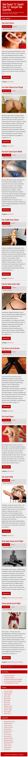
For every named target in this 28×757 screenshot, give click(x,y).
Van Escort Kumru (8, 22)
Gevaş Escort (8, 736)
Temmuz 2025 (8, 691)
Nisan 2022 (7, 695)
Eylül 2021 (7, 704)
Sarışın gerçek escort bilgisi (11, 603)
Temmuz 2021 (8, 708)
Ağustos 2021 (8, 706)
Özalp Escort (7, 744)
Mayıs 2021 (7, 711)
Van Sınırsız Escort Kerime (11, 348)
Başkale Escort (8, 723)
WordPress (14, 754)
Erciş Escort (7, 733)
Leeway (21, 754)
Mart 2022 (7, 697)
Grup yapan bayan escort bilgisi (12, 541)
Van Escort (11, 81)
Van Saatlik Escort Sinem (10, 219)
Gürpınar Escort (8, 738)
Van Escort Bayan (8, 416)
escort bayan (19, 597)
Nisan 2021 (7, 713)
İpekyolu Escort (8, 740)
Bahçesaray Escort (9, 721)
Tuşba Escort (8, 747)
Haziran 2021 (8, 710)
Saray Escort (7, 746)
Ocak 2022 (7, 700)
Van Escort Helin (7, 476)
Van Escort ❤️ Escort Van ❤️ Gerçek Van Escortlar (12, 7)
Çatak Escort (7, 729)
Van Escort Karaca (9, 675)
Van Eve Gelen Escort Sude (11, 283)
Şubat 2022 (7, 698)
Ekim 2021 (7, 702)
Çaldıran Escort (8, 727)
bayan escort (11, 597)
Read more (6, 77)
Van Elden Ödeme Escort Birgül (12, 87)
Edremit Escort (8, 731)
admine (15, 26)
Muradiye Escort (8, 742)
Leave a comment (7, 29)
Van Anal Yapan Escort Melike (12, 151)
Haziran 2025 (8, 693)
